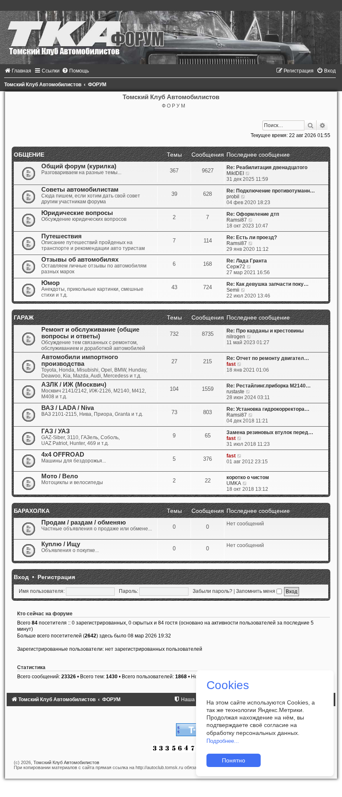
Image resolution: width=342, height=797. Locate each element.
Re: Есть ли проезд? (251, 237)
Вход (21, 577)
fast (231, 364)
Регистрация (56, 577)
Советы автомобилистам (79, 189)
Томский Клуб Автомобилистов (66, 762)
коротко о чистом (247, 477)
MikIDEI (235, 173)
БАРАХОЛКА (32, 510)
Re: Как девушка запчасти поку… (267, 284)
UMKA (233, 483)
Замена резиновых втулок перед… (269, 432)
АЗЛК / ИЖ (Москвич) (73, 384)
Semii (232, 290)
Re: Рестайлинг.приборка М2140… (268, 386)
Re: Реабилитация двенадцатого (266, 167)
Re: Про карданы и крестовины (265, 331)
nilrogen (235, 337)
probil (232, 197)
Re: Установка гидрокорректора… (267, 409)
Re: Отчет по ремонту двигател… (267, 358)
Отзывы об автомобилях (79, 259)
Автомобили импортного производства (79, 360)
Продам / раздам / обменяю (83, 522)
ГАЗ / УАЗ (55, 431)
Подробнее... (222, 741)
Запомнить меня (256, 591)
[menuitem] (17, 71)
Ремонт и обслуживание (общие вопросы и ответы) (90, 333)
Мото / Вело (59, 476)
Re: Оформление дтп (252, 214)
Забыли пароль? (212, 591)
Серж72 (235, 267)
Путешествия (61, 236)
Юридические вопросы (77, 213)
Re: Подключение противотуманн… (270, 191)
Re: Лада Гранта (246, 261)
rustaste (235, 392)
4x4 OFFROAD (62, 454)
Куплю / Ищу (60, 544)
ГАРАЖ (24, 317)
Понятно (233, 760)
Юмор (50, 283)
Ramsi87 (236, 220)
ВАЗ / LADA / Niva (67, 408)
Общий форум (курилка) (78, 166)
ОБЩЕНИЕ (29, 154)
